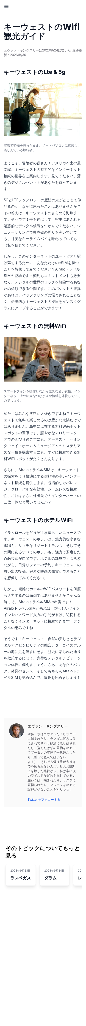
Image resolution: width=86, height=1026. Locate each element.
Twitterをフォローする (44, 799)
